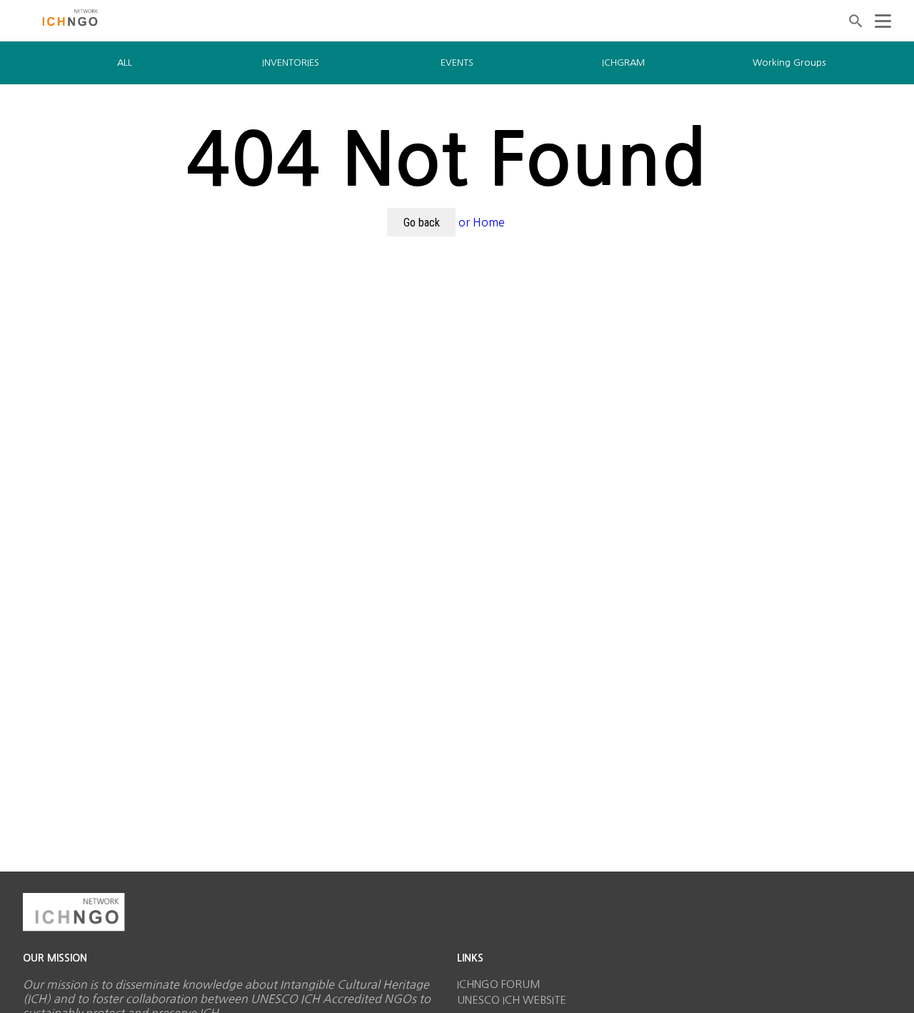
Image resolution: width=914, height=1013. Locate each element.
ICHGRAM (623, 62)
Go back (421, 222)
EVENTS (457, 62)
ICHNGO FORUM (499, 984)
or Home (481, 222)
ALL (124, 62)
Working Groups (789, 62)
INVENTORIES (290, 62)
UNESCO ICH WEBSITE (511, 999)
